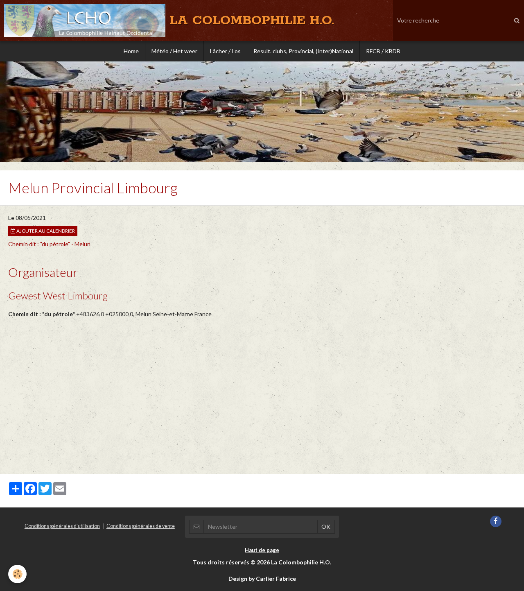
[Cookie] (17, 574)
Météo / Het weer (174, 51)
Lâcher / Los (225, 51)
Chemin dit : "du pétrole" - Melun (49, 243)
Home (131, 51)
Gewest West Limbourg (58, 295)
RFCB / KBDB (383, 51)
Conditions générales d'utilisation (62, 526)
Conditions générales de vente (140, 526)
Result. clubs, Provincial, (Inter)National (303, 51)
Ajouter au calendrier (45, 231)
